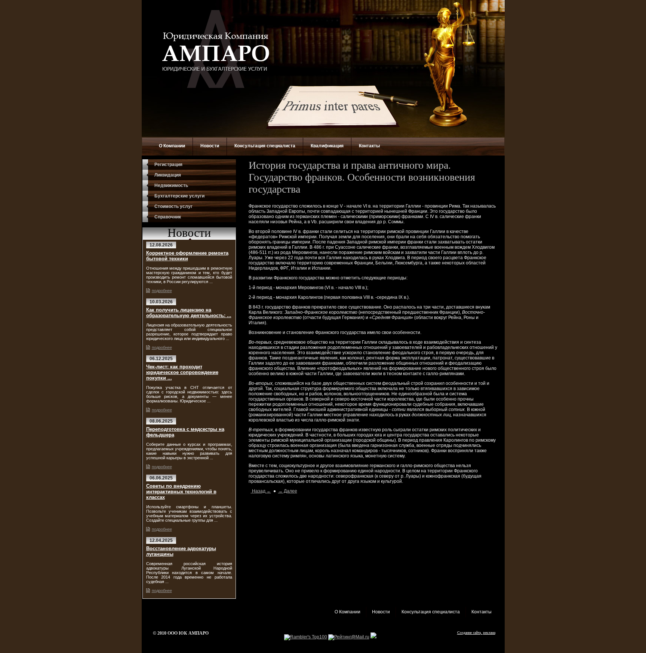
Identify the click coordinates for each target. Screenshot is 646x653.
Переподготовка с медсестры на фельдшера (185, 432)
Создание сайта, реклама (476, 633)
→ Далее (287, 491)
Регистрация (168, 164)
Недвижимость (171, 185)
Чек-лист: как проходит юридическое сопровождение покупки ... (182, 372)
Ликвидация (167, 175)
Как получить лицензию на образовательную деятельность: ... (188, 312)
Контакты (369, 145)
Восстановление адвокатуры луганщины (181, 551)
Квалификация (327, 145)
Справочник (167, 217)
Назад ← (261, 491)
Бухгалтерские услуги (179, 196)
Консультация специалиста (264, 145)
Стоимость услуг (173, 206)
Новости (209, 145)
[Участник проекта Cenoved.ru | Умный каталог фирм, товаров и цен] (373, 637)
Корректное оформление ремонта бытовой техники (187, 255)
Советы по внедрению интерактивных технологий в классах (181, 491)
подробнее (162, 290)
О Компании (172, 145)
